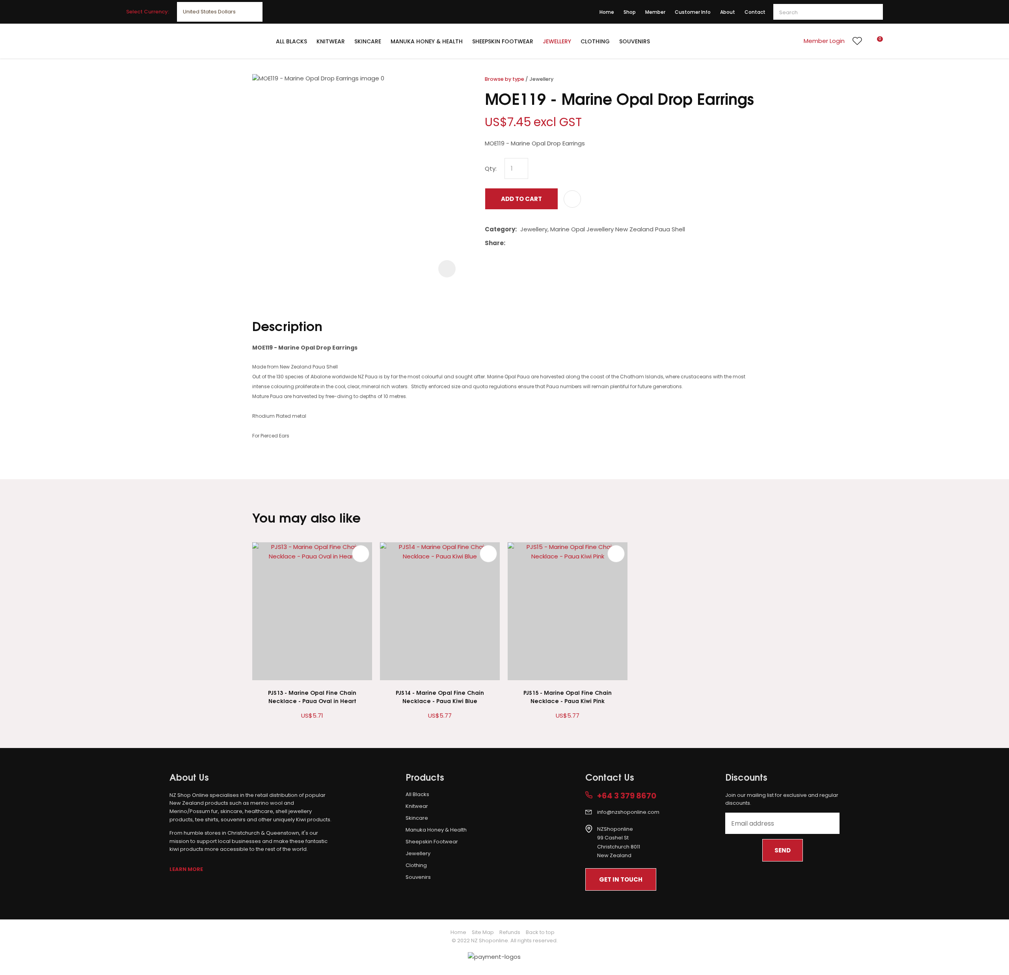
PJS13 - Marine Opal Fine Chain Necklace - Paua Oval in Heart (312, 696)
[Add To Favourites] (572, 199)
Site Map (483, 932)
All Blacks (291, 41)
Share (494, 243)
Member (655, 12)
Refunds (509, 932)
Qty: (491, 168)
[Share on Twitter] (520, 243)
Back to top (540, 932)
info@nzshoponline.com (628, 812)
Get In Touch (620, 879)
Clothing (595, 41)
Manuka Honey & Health (427, 41)
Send (782, 850)
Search (873, 12)
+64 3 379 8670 (626, 795)
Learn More (186, 869)
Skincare (367, 41)
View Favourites (857, 41)
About (727, 12)
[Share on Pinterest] (545, 243)
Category (500, 229)
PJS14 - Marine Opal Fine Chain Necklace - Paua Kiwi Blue (440, 696)
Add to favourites (360, 553)
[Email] (533, 243)
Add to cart (521, 199)
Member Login (824, 41)
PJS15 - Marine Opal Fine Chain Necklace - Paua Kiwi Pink (567, 696)
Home (606, 12)
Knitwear (330, 41)
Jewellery (557, 41)
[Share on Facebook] (510, 243)
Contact (755, 12)
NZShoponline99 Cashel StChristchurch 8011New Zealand (618, 842)
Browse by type (504, 79)
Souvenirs (634, 41)
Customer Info (693, 12)
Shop (630, 12)
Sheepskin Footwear (502, 41)
